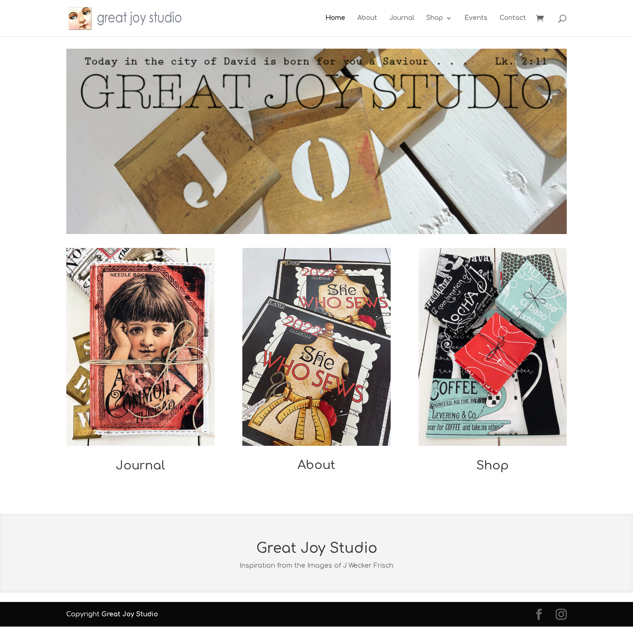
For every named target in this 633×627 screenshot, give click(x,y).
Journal (401, 18)
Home (335, 18)
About (367, 18)
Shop (434, 18)
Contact (513, 18)
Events (475, 18)
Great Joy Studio (129, 614)
